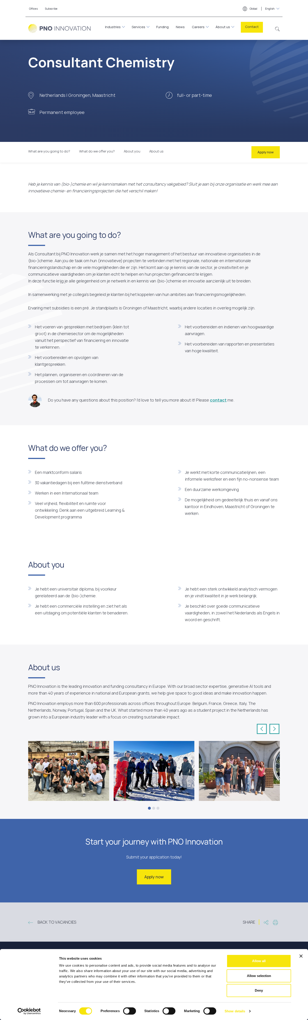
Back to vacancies (56, 922)
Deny (259, 990)
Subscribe (51, 9)
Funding (162, 27)
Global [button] (262, 9)
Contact (252, 26)
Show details (235, 1011)
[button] (277, 28)
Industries (113, 27)
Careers (198, 27)
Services (138, 27)
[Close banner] (301, 956)
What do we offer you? (97, 151)
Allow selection (259, 976)
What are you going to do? (49, 151)
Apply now (265, 152)
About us (223, 27)
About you (132, 151)
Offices (33, 9)
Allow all (259, 961)
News (180, 27)
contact (218, 400)
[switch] (129, 1011)
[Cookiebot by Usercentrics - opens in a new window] (29, 1011)
